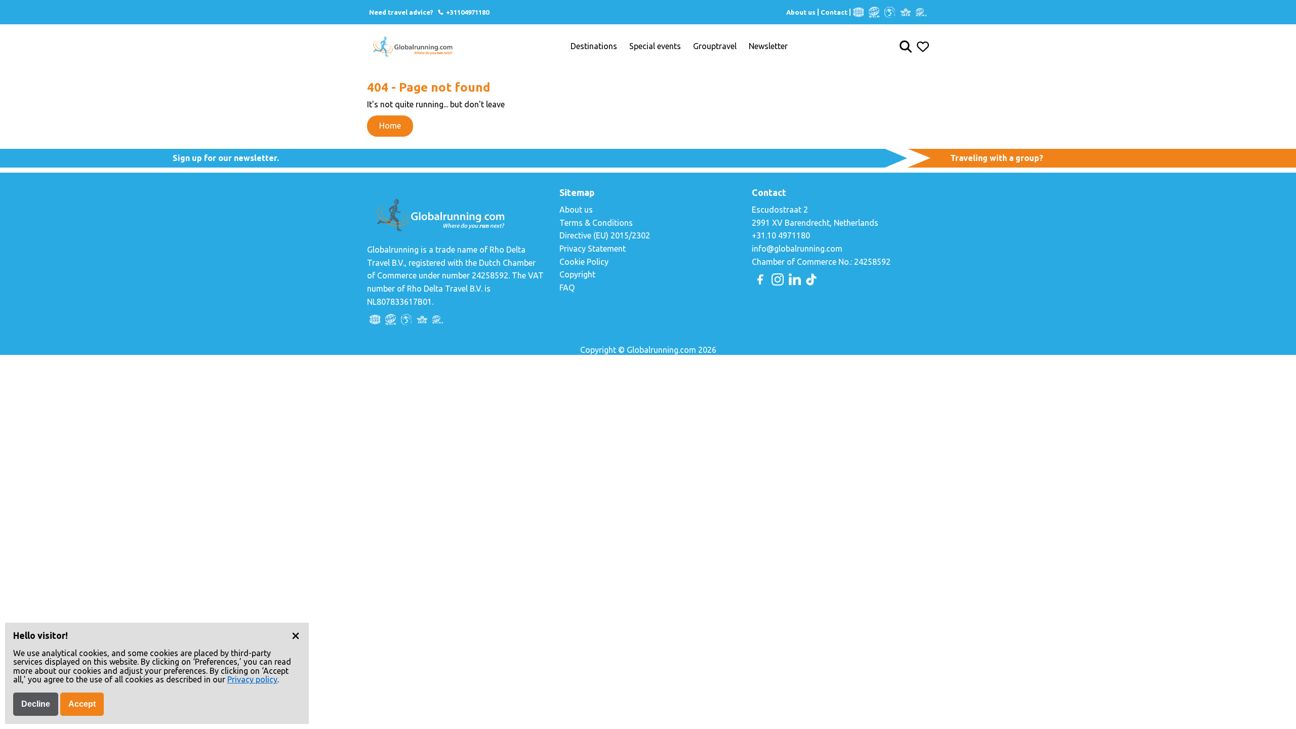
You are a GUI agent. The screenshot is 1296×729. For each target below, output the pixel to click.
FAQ (567, 287)
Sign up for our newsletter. (226, 158)
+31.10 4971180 (781, 235)
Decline (35, 704)
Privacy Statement (592, 248)
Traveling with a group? (996, 158)
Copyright (577, 274)
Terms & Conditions (596, 222)
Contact (834, 12)
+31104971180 (466, 12)
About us (801, 12)
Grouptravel (715, 46)
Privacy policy (252, 679)
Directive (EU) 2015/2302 (604, 235)
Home (390, 125)
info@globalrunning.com (797, 248)
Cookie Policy (584, 261)
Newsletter (768, 46)
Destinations (594, 46)
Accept (82, 704)
